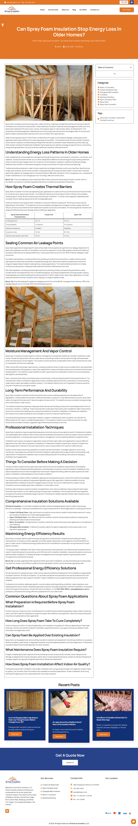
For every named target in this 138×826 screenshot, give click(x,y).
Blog (74, 10)
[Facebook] (132, 2)
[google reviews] (124, 2)
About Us (65, 10)
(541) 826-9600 (63, 589)
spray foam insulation (108, 118)
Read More (15, 734)
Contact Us (94, 10)
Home (42, 10)
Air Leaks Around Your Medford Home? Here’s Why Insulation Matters (67, 723)
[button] (131, 67)
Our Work (83, 10)
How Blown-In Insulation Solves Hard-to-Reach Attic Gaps (112, 718)
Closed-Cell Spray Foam (18, 512)
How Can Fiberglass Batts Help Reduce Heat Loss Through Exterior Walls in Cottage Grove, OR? (23, 719)
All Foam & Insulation (13, 506)
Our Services (53, 10)
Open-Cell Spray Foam (18, 517)
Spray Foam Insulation (51, 41)
